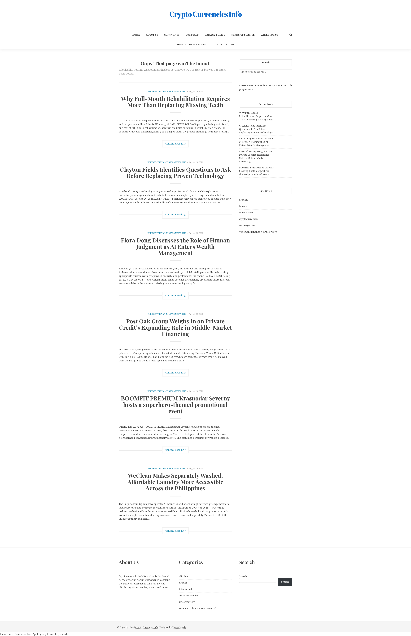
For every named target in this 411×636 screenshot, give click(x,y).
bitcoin (243, 206)
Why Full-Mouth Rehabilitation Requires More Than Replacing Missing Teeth (175, 102)
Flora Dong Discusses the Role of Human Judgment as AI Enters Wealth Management (175, 246)
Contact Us (171, 35)
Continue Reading (175, 143)
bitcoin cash (246, 212)
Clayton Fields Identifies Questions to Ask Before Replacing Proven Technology (175, 172)
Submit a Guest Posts (191, 44)
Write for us (269, 35)
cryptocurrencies (248, 219)
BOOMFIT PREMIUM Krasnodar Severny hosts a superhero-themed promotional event (175, 404)
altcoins (243, 199)
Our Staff (192, 35)
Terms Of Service (243, 35)
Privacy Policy (215, 35)
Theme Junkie (179, 627)
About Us (152, 35)
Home (136, 35)
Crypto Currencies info (146, 627)
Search (243, 576)
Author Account (223, 44)
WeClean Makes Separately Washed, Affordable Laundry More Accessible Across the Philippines (175, 481)
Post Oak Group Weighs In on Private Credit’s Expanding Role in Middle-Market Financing (175, 327)
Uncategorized (247, 225)
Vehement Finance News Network (167, 91)
